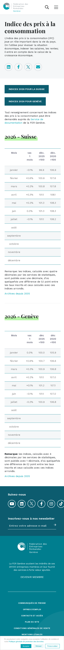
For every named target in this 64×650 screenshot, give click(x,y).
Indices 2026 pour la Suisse (27, 89)
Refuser (39, 646)
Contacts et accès (32, 616)
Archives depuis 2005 (17, 293)
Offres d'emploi (32, 609)
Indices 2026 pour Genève (25, 101)
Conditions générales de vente (32, 628)
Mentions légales (32, 634)
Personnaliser (52, 646)
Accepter (26, 646)
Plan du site (32, 622)
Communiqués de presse (32, 603)
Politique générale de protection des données (26, 641)
